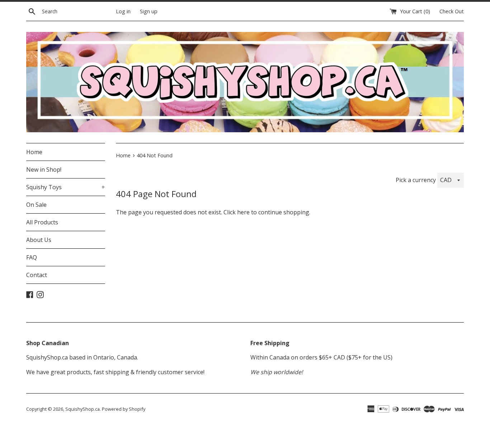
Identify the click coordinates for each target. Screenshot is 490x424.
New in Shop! (43, 169)
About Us (38, 240)
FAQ (31, 257)
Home (34, 152)
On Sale (36, 205)
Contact (36, 275)
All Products (42, 222)
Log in (123, 11)
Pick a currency (416, 180)
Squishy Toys (65, 187)
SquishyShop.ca (82, 409)
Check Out (451, 11)
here (243, 212)
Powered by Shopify (123, 409)
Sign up (148, 11)
